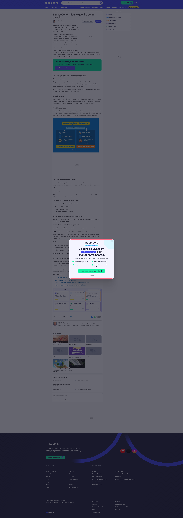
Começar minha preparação (90, 271)
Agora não (91, 275)
